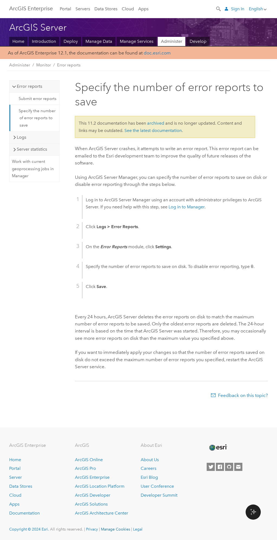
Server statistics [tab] (32, 149)
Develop (198, 41)
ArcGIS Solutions (91, 504)
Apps (143, 8)
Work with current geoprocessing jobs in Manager (33, 168)
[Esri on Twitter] (211, 467)
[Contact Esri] (238, 467)
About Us (150, 459)
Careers (148, 468)
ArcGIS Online (89, 459)
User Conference (157, 486)
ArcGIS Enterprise (31, 8)
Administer (171, 41)
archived (155, 123)
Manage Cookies (115, 529)
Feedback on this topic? (243, 395)
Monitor (43, 65)
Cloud (128, 8)
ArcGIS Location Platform (99, 486)
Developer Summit (159, 495)
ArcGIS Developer (92, 495)
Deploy (71, 41)
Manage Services (136, 41)
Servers (82, 8)
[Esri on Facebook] (220, 467)
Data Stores (105, 8)
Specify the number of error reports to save (37, 118)
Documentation (24, 513)
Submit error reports (38, 98)
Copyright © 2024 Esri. (29, 529)
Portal (65, 8)
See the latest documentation (153, 130)
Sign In (237, 8)
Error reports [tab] (29, 86)
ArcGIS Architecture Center (101, 513)
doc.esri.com (157, 53)
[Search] (219, 8)
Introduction (44, 41)
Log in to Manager (187, 206)
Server (15, 477)
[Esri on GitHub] (229, 467)
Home (18, 41)
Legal (138, 529)
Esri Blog (149, 477)
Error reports (69, 65)
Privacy (92, 529)
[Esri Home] (217, 448)
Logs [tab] (21, 137)
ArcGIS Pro (85, 468)
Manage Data (98, 41)
